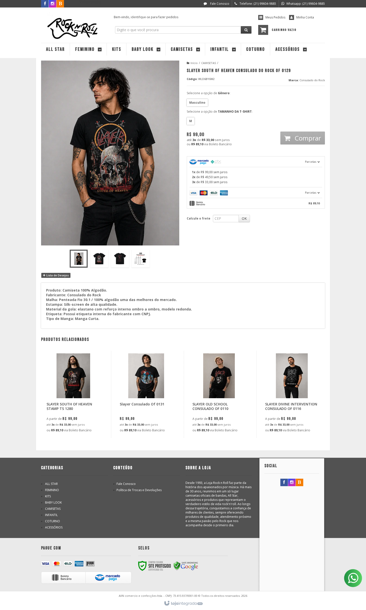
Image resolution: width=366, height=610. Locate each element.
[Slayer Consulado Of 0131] (146, 394)
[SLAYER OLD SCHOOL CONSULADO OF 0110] (219, 394)
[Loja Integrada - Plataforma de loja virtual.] (183, 603)
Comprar (307, 138)
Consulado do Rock (312, 80)
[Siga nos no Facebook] (45, 4)
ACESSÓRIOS (53, 527)
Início (194, 63)
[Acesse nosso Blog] (299, 482)
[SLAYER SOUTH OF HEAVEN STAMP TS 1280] (73, 394)
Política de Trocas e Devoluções (139, 490)
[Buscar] (246, 30)
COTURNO (52, 521)
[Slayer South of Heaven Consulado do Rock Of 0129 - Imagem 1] (79, 259)
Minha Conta (305, 17)
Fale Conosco (219, 3)
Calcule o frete (198, 218)
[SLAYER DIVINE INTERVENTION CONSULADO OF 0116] (291, 394)
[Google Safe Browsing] (185, 565)
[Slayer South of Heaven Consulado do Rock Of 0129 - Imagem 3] (120, 259)
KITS (48, 496)
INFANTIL (51, 515)
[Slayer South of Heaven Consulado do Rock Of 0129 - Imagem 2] (99, 259)
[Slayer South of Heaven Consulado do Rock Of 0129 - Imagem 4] (141, 259)
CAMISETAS (208, 63)
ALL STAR (51, 484)
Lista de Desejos (57, 275)
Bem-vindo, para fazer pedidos (146, 17)
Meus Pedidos (275, 17)
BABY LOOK (53, 502)
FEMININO (52, 490)
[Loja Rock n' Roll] (74, 24)
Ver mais (76, 413)
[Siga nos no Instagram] (292, 482)
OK (244, 218)
